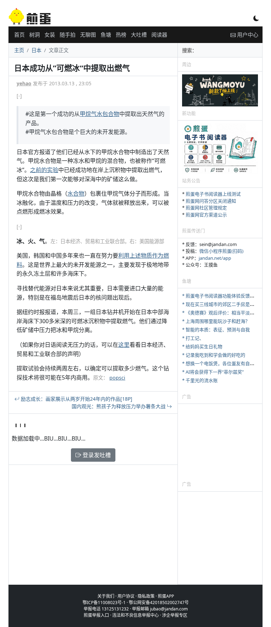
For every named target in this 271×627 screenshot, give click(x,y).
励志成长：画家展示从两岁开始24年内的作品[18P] (75, 398)
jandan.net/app (215, 258)
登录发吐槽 (96, 455)
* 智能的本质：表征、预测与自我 (216, 329)
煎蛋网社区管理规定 (206, 207)
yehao (24, 83)
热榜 (121, 34)
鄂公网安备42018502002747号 (159, 603)
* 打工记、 (193, 338)
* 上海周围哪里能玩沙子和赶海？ (216, 321)
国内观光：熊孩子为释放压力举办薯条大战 (119, 406)
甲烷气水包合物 (99, 114)
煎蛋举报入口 (96, 615)
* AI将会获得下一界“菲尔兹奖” (213, 372)
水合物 (75, 193)
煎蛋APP (166, 596)
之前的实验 (44, 170)
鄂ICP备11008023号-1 (104, 603)
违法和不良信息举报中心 (135, 615)
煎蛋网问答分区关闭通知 (211, 201)
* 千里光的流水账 (200, 380)
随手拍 (68, 34)
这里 (124, 345)
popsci (117, 377)
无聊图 (88, 34)
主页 (19, 50)
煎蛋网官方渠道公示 (206, 214)
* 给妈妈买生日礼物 (202, 346)
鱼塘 (106, 34)
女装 (49, 34)
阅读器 (159, 34)
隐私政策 (146, 596)
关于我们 (105, 596)
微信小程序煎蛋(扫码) (221, 251)
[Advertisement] (220, 442)
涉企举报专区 (174, 615)
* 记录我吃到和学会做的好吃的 (213, 355)
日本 (36, 50)
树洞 (34, 34)
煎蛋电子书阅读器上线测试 (213, 194)
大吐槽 (139, 34)
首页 (19, 34)
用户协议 (126, 596)
